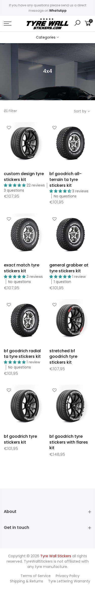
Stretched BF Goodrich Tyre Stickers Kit (63, 356)
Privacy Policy (68, 575)
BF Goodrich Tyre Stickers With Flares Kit (68, 442)
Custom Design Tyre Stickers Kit (24, 176)
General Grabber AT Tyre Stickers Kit (68, 268)
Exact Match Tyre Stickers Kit (21, 268)
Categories (45, 37)
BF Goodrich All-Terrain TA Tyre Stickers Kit (65, 179)
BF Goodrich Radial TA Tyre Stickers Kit (22, 354)
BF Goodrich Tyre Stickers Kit (20, 439)
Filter (13, 110)
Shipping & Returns (26, 581)
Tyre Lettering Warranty (69, 581)
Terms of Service (36, 575)
